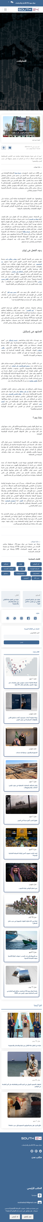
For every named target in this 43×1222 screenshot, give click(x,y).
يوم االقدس (30, 310)
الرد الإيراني (36, 564)
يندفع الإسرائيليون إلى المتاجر (21, 366)
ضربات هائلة (26, 232)
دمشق (6, 573)
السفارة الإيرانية (34, 569)
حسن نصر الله (12, 292)
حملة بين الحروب (34, 219)
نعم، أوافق (27, 1217)
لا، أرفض (15, 1217)
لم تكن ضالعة (24, 391)
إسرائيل (6, 564)
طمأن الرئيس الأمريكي (14, 394)
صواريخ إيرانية (20, 573)
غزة (22, 569)
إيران (20, 564)
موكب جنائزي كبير (11, 259)
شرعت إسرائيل (13, 340)
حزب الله (36, 578)
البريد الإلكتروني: (34, 633)
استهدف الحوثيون (10, 501)
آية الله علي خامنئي (17, 272)
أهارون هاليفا (33, 381)
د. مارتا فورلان (35, 542)
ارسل (21, 642)
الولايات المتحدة (8, 569)
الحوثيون (26, 578)
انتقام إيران (36, 573)
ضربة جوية (18, 173)
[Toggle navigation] (5, 9)
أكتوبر (21, 501)
